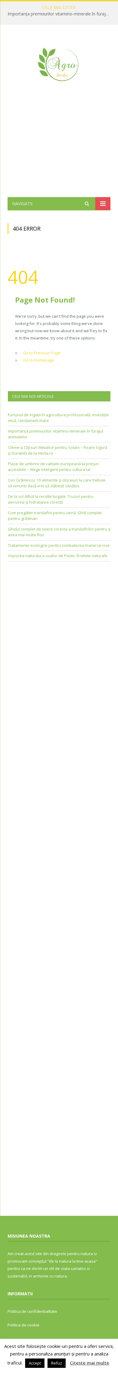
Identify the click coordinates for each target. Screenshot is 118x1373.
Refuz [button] (56, 1363)
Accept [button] (35, 1363)
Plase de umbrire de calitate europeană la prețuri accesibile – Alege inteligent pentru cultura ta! (53, 466)
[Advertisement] (59, 148)
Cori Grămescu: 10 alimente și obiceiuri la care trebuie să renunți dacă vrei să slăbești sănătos (57, 483)
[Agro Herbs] (59, 63)
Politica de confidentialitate (32, 1311)
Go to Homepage (38, 360)
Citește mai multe (89, 1363)
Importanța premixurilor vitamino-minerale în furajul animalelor (60, 14)
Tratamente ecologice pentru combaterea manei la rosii (59, 545)
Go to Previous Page (42, 352)
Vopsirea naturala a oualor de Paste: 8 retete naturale (57, 555)
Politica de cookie (23, 1325)
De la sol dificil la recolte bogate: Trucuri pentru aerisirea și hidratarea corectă (50, 499)
